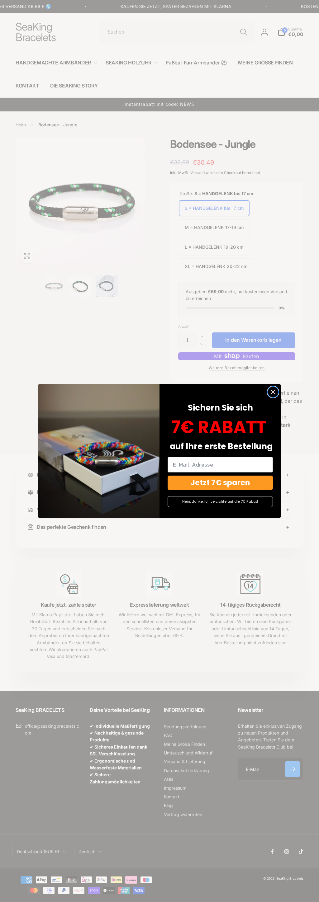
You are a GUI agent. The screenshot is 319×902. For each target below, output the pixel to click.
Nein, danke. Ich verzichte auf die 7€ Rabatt (220, 501)
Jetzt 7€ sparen (220, 482)
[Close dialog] (273, 392)
